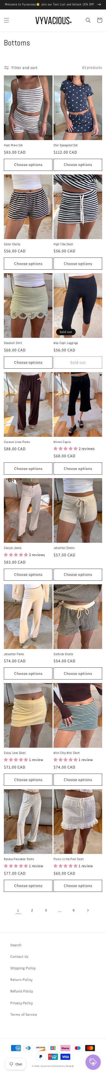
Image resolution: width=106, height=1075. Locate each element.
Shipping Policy (23, 968)
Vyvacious (46, 1065)
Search (16, 945)
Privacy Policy (21, 1003)
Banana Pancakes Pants (19, 859)
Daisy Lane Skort (15, 753)
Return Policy (21, 979)
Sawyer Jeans (12, 548)
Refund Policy (21, 991)
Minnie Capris (62, 442)
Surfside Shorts (63, 654)
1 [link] (18, 910)
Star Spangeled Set (66, 145)
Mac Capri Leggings (66, 343)
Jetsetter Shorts (64, 548)
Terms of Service (23, 1014)
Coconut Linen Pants (17, 442)
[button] (6, 20)
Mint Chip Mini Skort (67, 753)
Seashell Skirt (13, 343)
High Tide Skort (63, 244)
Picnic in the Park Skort (69, 859)
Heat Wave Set (13, 145)
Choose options (28, 164)
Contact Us (19, 956)
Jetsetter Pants (14, 654)
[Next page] (87, 910)
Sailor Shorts (12, 244)
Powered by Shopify (63, 1065)
